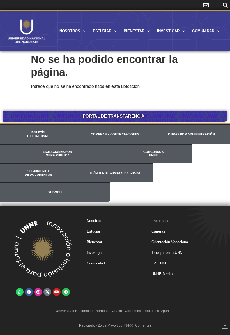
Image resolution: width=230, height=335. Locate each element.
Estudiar (102, 31)
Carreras (158, 231)
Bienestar (134, 31)
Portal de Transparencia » (115, 116)
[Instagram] (38, 292)
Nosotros (69, 31)
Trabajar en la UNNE (168, 252)
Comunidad (203, 31)
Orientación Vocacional (170, 242)
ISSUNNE (159, 263)
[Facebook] (29, 292)
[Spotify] (66, 292)
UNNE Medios (162, 274)
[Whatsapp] (20, 292)
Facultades (160, 221)
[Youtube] (57, 292)
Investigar (168, 31)
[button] (225, 5)
